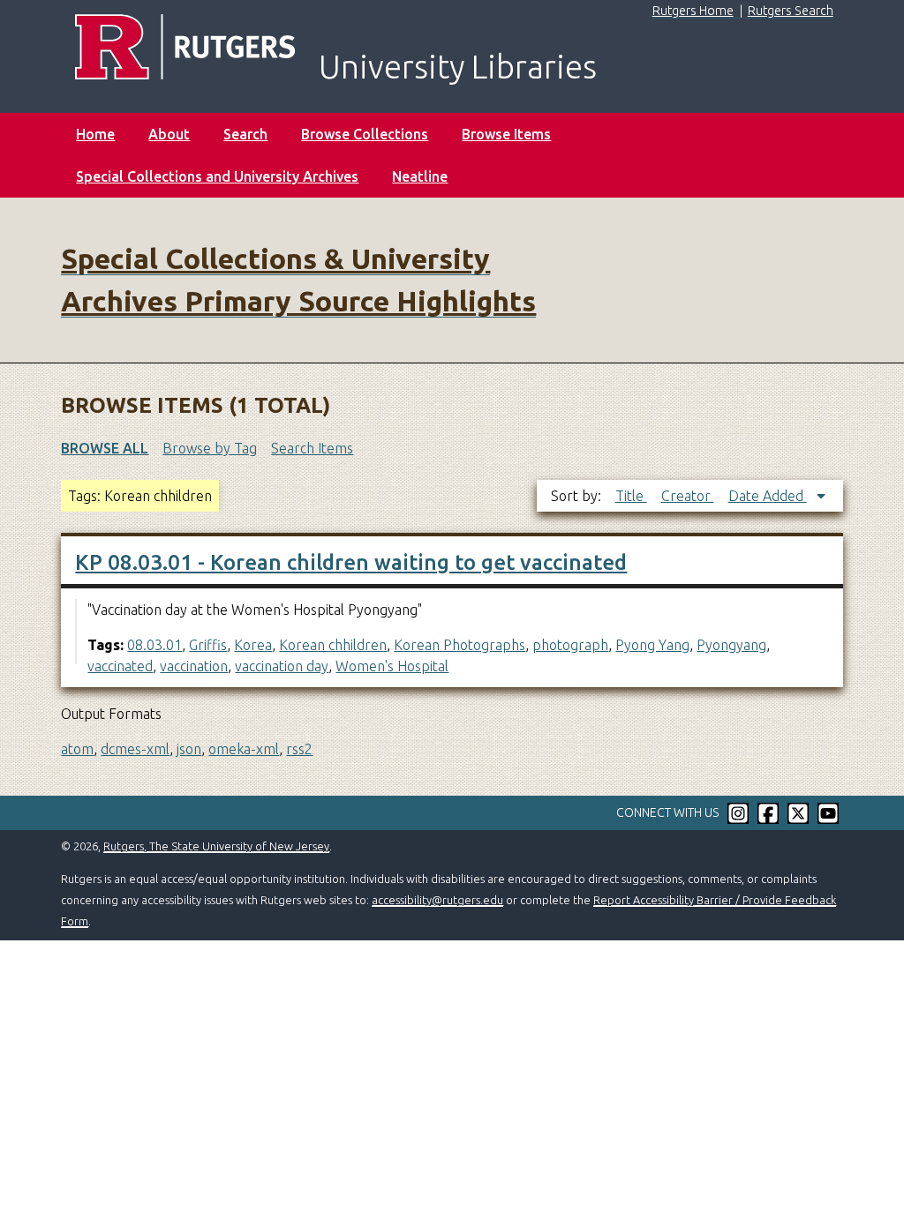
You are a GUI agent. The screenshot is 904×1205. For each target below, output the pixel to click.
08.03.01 (154, 645)
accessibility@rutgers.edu (437, 900)
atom (77, 749)
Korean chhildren (333, 645)
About (169, 134)
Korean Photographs (459, 645)
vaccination (194, 666)
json (189, 749)
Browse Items (506, 134)
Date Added (767, 496)
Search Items (312, 448)
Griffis (208, 645)
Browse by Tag (209, 448)
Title (631, 496)
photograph (570, 645)
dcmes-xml (135, 749)
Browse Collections (364, 134)
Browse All (104, 448)
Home (95, 134)
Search (245, 134)
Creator (687, 496)
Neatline (420, 176)
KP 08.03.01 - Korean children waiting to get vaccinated (351, 562)
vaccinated (120, 666)
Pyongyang (731, 645)
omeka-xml (243, 749)
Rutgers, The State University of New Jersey (216, 846)
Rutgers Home (693, 11)
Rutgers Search (790, 11)
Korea (253, 645)
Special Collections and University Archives (217, 176)
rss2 (299, 749)
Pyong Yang (652, 645)
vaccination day (281, 666)
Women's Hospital (391, 666)
